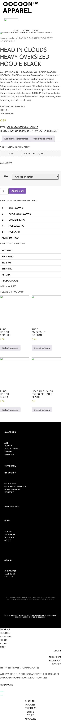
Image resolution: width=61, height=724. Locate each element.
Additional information (16, 138)
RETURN (6, 274)
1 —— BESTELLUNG (12, 207)
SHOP (7, 521)
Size (6, 176)
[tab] (16, 139)
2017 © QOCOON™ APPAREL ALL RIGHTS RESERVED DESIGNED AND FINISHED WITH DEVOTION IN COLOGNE (30, 616)
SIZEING (6, 262)
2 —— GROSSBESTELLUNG (16, 213)
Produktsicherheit (42, 138)
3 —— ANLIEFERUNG (13, 219)
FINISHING (7, 256)
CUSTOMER (10, 432)
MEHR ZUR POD (10, 237)
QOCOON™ (10, 473)
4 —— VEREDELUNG (13, 225)
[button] (30, 208)
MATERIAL (7, 250)
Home (2, 38)
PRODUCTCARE (10, 280)
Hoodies (12, 38)
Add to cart (17, 190)
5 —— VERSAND (11, 231)
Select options (10, 347)
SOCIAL (8, 560)
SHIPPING (7, 268)
